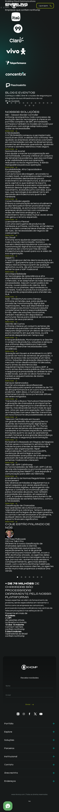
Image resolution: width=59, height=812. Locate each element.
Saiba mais (9, 131)
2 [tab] (11, 102)
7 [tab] (31, 102)
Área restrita (11, 773)
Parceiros (9, 748)
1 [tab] (7, 102)
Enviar (27, 704)
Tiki (29, 801)
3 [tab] (15, 102)
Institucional (10, 756)
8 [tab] (35, 102)
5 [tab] (23, 102)
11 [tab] (47, 102)
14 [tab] (29, 105)
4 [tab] (19, 102)
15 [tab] (33, 105)
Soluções (9, 740)
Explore (8, 732)
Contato (8, 764)
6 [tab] (27, 102)
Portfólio (8, 723)
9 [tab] (39, 102)
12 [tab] (51, 102)
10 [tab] (43, 102)
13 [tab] (25, 105)
